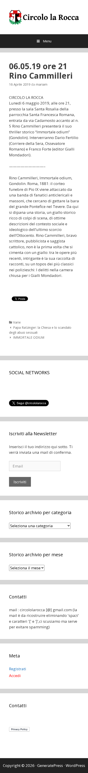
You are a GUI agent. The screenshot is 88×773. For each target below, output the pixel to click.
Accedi (15, 675)
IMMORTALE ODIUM (28, 337)
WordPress (75, 765)
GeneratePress (50, 765)
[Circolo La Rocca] (44, 16)
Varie (17, 322)
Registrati (17, 668)
